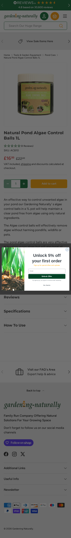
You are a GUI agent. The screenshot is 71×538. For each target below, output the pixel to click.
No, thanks (46, 285)
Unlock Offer (46, 276)
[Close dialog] (67, 249)
